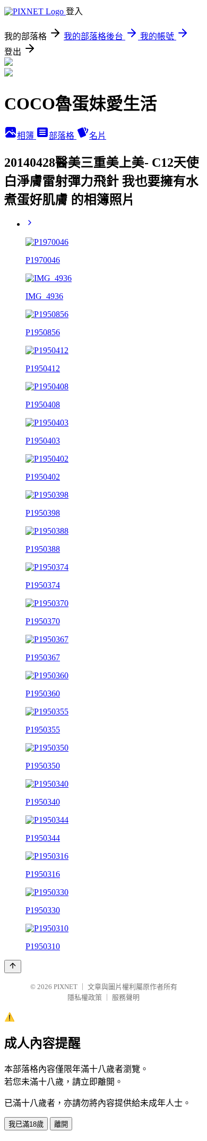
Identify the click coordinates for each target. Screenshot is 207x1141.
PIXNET (65, 987)
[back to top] (12, 966)
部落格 (62, 135)
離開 (61, 1124)
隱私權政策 (84, 997)
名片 (97, 135)
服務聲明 (126, 997)
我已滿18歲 (26, 1124)
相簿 (26, 135)
